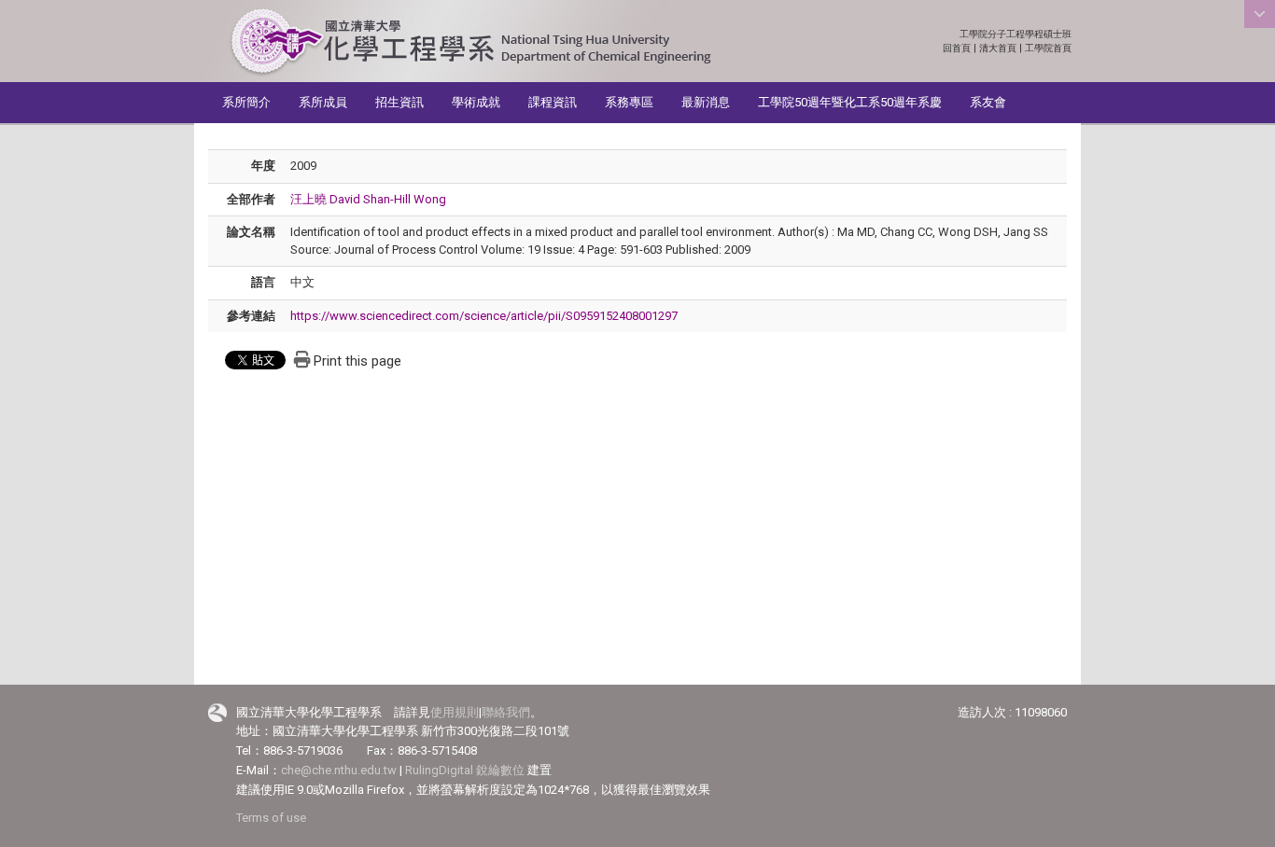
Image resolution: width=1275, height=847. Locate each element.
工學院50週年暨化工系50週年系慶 (850, 102)
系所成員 (323, 102)
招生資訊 (399, 102)
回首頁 (957, 48)
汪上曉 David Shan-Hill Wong (368, 199)
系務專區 (629, 102)
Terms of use (271, 818)
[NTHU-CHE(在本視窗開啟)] (470, 42)
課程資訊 (552, 102)
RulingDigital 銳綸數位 (465, 770)
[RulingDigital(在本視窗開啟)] (217, 713)
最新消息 (705, 102)
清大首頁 (997, 48)
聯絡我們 (506, 712)
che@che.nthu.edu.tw (339, 770)
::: (1062, 34)
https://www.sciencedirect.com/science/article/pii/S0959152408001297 (484, 316)
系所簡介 (246, 102)
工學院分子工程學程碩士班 (1016, 34)
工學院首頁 (1048, 48)
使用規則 (454, 712)
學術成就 (476, 102)
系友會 (988, 102)
